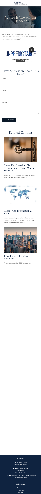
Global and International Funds (18, 212)
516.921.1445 (23, 462)
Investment (20, 490)
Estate (20, 492)
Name (4, 78)
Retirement (20, 488)
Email (4, 90)
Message (5, 102)
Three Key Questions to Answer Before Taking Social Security (19, 168)
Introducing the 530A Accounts (16, 257)
